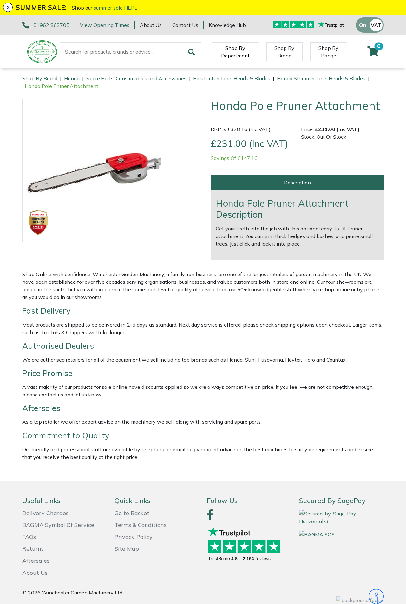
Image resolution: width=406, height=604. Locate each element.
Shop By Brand (284, 52)
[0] (373, 53)
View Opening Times (104, 25)
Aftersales (35, 560)
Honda (72, 78)
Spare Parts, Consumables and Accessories (136, 78)
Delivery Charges (45, 513)
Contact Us (185, 25)
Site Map (127, 548)
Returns (33, 548)
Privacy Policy (134, 537)
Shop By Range (328, 52)
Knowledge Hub (227, 25)
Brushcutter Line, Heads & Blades (231, 78)
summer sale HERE (116, 7)
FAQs (29, 537)
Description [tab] (297, 182)
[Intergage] (341, 596)
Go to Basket (132, 513)
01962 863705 (51, 25)
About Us (151, 25)
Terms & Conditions (141, 524)
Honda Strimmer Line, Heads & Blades (321, 78)
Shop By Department (235, 52)
